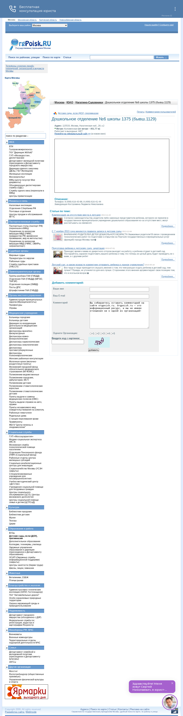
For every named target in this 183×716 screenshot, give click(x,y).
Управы (13, 308)
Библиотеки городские (20, 511)
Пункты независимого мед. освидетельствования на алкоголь (26, 408)
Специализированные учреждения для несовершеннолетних (20, 476)
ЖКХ (11, 142)
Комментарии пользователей (161, 112)
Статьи (67, 57)
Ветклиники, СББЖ (18, 577)
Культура (14, 507)
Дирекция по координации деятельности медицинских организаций (23, 325)
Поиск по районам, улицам (24, 57)
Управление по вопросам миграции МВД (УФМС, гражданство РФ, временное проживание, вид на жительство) (25, 234)
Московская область (27, 20)
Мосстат (13, 671)
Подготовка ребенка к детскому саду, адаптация (78, 248)
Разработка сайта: (15, 712)
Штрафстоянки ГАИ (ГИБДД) (23, 290)
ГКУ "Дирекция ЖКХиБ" (21, 152)
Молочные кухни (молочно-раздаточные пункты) (23, 362)
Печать (140, 112)
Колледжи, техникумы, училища (25, 544)
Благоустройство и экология (24, 585)
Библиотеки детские (19, 514)
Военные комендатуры (21, 637)
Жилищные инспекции (20, 174)
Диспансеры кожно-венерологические (19, 337)
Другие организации (20, 667)
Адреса (84, 709)
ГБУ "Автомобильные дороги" (24, 595)
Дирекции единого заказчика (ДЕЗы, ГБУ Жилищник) (23, 169)
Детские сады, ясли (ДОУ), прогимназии (78, 113)
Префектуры (15, 305)
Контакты (123, 709)
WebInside (31, 712)
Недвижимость (17, 610)
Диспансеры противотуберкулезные (21, 349)
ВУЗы (12, 533)
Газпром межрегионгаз (20, 149)
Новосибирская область (70, 20)
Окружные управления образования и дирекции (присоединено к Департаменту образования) (25, 550)
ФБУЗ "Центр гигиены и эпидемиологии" (21, 426)
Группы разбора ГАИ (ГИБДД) (24, 276)
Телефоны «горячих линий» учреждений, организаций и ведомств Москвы (25, 68)
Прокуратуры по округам (21, 258)
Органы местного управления (25, 295)
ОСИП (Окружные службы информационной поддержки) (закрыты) (24, 559)
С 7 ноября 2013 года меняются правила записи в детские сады (87, 231)
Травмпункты (15, 422)
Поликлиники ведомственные (24, 374)
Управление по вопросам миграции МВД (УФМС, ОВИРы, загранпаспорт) (25, 243)
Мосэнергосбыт (17, 177)
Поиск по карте (51, 57)
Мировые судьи (17, 255)
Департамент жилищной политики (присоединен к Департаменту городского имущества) (26, 163)
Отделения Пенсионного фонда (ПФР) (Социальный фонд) (25, 453)
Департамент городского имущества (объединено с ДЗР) (25, 616)
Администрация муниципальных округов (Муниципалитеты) (25, 300)
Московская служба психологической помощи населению (22, 447)
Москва (59, 102)
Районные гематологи (20, 413)
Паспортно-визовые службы (24, 221)
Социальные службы (20, 432)
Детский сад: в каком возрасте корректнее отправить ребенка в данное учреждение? (98, 264)
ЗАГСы (12, 662)
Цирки (12, 523)
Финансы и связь (18, 201)
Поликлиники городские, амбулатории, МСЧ (21, 378)
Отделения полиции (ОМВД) (23, 284)
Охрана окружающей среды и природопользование (24, 604)
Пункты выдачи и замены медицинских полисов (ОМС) (23, 397)
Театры (13, 520)
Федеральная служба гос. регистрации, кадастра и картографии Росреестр (22, 622)
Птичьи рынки (16, 580)
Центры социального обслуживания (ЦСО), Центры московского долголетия (24, 494)
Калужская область (48, 20)
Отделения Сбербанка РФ (22, 208)
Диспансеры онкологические (23, 345)
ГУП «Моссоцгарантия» (21, 436)
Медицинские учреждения (23, 313)
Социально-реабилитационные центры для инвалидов (25, 464)
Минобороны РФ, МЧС (21, 630)
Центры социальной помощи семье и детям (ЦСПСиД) (24, 501)
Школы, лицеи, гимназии (21, 568)
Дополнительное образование (24, 541)
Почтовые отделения (20, 211)
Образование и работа (21, 528)
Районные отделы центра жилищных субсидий (22, 459)
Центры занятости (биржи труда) (26, 565)
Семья (12, 647)
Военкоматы (15, 634)
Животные (14, 573)
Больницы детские (18, 320)
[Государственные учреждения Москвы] (30, 51)
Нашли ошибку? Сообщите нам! (159, 25)
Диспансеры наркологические (24, 342)
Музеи (12, 517)
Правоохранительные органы (25, 271)
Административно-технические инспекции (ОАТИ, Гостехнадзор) (26, 590)
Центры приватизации (20, 196)
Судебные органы (18, 251)
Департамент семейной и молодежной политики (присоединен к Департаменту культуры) (24, 655)
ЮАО (69, 102)
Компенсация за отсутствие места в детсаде (76, 215)
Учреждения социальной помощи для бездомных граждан (26, 488)
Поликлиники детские (20, 383)
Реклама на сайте (139, 709)
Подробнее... (168, 226)
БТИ (11, 146)
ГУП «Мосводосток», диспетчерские (19, 156)
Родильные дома (17, 416)
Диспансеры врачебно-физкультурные (21, 332)
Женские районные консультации (26, 358)
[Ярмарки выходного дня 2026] (24, 691)
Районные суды (17, 261)
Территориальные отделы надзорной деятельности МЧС (24, 641)
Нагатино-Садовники (89, 102)
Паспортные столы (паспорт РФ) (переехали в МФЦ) (26, 227)
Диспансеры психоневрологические (20, 354)
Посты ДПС (15, 287)
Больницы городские (19, 317)
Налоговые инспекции (20, 205)
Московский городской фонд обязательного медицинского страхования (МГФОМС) (24, 369)
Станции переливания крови (23, 419)
